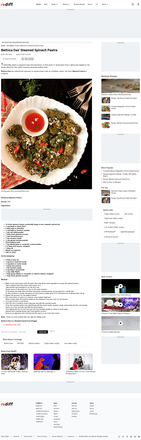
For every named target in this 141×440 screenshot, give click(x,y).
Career (92, 411)
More (104, 4)
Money (65, 4)
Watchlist (75, 414)
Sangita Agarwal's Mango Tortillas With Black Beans (119, 175)
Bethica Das (8, 343)
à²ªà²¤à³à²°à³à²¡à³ (111, 237)
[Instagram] (131, 437)
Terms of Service (42, 436)
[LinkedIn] (139, 437)
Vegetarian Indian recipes (113, 218)
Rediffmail (39, 406)
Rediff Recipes (109, 223)
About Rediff (5, 436)
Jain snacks (128, 214)
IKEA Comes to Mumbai (112, 182)
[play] (120, 286)
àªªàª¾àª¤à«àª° (110, 232)
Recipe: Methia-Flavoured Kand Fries (116, 179)
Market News (76, 411)
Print (53, 331)
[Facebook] (127, 437)
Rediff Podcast (58, 427)
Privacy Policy (28, 436)
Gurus (90, 4)
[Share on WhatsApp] (119, 437)
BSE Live (74, 406)
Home (38, 4)
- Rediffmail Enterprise (42, 411)
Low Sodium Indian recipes (114, 227)
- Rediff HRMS (40, 416)
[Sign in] (138, 4)
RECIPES (21, 343)
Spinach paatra (34, 343)
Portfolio (74, 416)
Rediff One (39, 408)
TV (97, 4)
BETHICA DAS (7, 54)
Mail (45, 4)
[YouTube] (135, 437)
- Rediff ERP (39, 422)
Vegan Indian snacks (112, 214)
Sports (56, 414)
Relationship (93, 414)
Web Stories (106, 277)
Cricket (56, 416)
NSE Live (74, 408)
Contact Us (71, 436)
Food (17, 45)
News (54, 4)
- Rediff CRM (39, 419)
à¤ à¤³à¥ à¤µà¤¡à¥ (127, 232)
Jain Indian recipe (70, 343)
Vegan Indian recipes (51, 343)
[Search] (132, 4)
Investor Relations (57, 436)
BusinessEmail (79, 4)
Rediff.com (87, 436)
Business (56, 408)
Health (92, 406)
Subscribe (42, 332)
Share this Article (10, 59)
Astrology (57, 424)
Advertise (16, 436)
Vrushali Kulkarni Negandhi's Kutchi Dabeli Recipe (121, 171)
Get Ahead (10, 45)
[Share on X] (123, 437)
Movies (56, 411)
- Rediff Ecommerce (41, 414)
